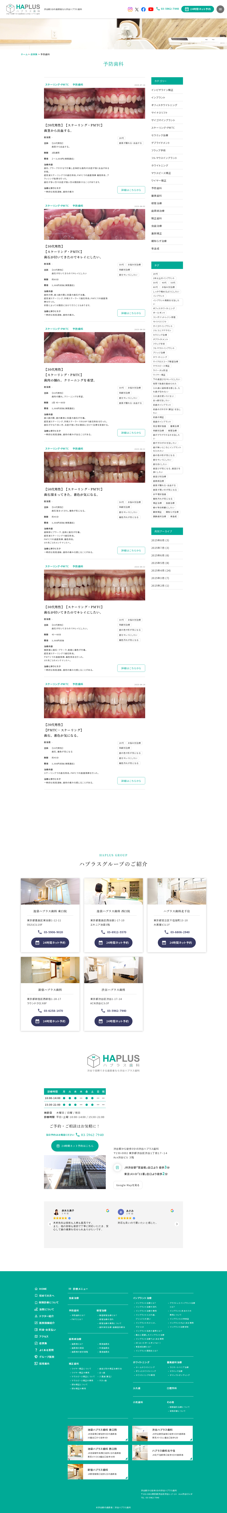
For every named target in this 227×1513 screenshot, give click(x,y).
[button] (176, 1224)
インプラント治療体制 (179, 1326)
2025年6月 (158, 555)
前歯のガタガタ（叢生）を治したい (167, 411)
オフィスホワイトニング (164, 105)
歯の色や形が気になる (130, 629)
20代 (121, 138)
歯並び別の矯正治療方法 (110, 1368)
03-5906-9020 (53, 932)
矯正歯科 (156, 218)
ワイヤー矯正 (159, 180)
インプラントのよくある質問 (182, 1322)
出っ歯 (102, 1372)
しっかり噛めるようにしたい (166, 291)
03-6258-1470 (53, 1011)
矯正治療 (157, 503)
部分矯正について (80, 1384)
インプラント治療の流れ (146, 1306)
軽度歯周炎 (104, 1344)
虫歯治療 (156, 226)
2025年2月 (158, 585)
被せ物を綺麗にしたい (163, 507)
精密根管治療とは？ (108, 1315)
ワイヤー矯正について (81, 1368)
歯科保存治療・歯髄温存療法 (112, 1327)
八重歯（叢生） (105, 1376)
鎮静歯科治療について (180, 1407)
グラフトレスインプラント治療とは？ (182, 1305)
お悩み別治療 (134, 264)
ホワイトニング (159, 165)
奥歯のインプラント (162, 421)
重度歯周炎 (104, 1351)
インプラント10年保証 (179, 1318)
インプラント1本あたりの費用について (180, 1312)
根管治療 (156, 203)
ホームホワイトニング (145, 1367)
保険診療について (48, 1302)
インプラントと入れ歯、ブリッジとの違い (146, 1316)
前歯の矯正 (158, 417)
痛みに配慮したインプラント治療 (150, 1334)
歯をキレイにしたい (128, 274)
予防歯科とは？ (78, 1315)
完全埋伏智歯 (159, 426)
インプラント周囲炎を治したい (166, 302)
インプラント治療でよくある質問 (150, 1338)
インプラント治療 (142, 1298)
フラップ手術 (158, 150)
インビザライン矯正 (162, 90)
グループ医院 (46, 1357)
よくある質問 (46, 1350)
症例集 (43, 1343)
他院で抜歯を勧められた (165, 383)
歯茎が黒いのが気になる (165, 489)
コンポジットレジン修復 (164, 317)
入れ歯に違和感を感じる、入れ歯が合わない (166, 390)
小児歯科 (138, 1402)
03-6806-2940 (180, 932)
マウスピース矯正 (161, 173)
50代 (121, 502)
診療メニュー (80, 1289)
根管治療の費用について (110, 1323)
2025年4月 (158, 570)
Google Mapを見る (128, 1185)
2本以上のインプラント (164, 278)
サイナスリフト (159, 112)
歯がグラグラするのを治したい (166, 436)
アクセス (44, 1336)
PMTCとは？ (77, 1319)
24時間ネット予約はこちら (77, 1146)
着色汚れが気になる (129, 517)
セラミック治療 (159, 135)
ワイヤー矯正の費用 (81, 1372)
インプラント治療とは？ (146, 1303)
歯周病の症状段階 (80, 1351)
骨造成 (155, 248)
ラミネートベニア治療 (179, 1367)
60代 (155, 287)
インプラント (158, 97)
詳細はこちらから (131, 190)
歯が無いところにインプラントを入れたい (167, 449)
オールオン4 (159, 312)
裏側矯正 (156, 233)
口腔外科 (172, 1388)
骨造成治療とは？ (143, 1346)
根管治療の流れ (106, 1319)
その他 (170, 1402)
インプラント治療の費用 (146, 1310)
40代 (164, 282)
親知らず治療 (159, 241)
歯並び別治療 (159, 476)
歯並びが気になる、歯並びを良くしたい (167, 470)
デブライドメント (160, 143)
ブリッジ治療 (159, 352)
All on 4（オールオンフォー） (148, 1342)
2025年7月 (158, 548)
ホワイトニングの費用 (145, 1375)
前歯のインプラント (162, 404)
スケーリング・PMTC (57, 84)
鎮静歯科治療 (159, 516)
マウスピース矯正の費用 (82, 1380)
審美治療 (174, 426)
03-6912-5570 (116, 932)
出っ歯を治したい (161, 400)
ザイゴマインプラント (163, 120)
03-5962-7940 (170, 8)
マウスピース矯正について (83, 1376)
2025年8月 (158, 540)
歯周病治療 (158, 211)
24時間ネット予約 (200, 9)
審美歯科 (156, 195)
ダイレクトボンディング (180, 1375)
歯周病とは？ (77, 1344)
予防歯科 (78, 84)
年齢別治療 (124, 269)
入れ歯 (137, 1388)
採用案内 (44, 1363)
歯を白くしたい (160, 464)
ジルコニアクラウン (162, 330)
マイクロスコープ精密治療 (165, 361)
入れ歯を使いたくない (163, 396)
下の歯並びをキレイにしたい (166, 379)
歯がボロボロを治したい (165, 442)
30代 (121, 264)
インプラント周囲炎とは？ (147, 1350)
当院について (46, 1309)
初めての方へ (47, 1295)
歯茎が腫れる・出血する (130, 142)
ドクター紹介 (46, 1316)
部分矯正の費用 (79, 1388)
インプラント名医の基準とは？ (149, 1330)
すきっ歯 (103, 1380)
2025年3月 (158, 578)
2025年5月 (158, 563)
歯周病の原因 (78, 1348)
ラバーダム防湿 (160, 370)
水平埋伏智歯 (159, 494)
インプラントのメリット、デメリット (146, 1324)
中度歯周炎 (104, 1348)
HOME (43, 1289)
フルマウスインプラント (164, 158)
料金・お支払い (47, 1329)
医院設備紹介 (47, 1323)
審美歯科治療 (174, 1362)
